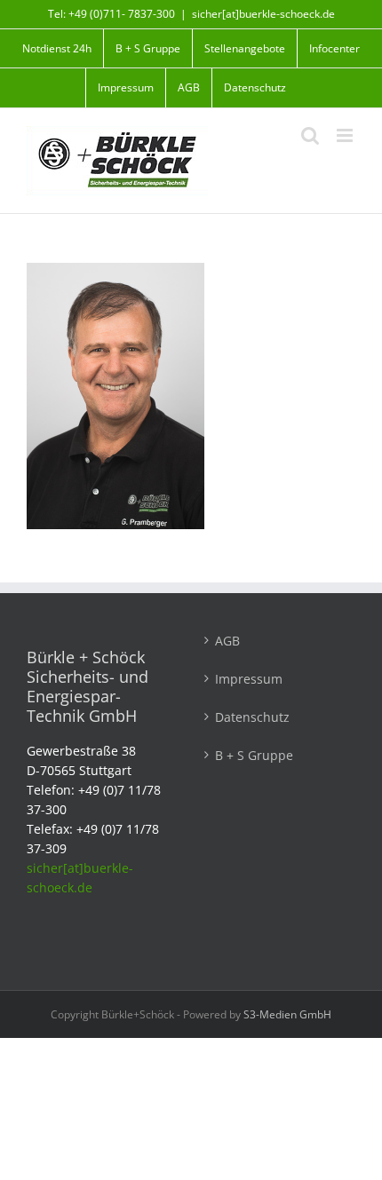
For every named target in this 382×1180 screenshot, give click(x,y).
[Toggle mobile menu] (346, 135)
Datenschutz (252, 717)
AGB (227, 640)
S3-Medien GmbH (287, 1014)
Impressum (249, 678)
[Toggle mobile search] (310, 135)
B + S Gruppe (254, 755)
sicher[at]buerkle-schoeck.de (263, 13)
